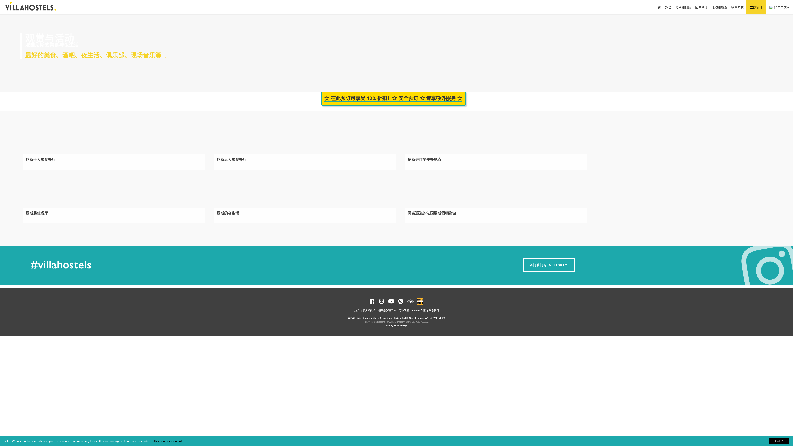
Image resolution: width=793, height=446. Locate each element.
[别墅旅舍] (28, 5)
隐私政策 (404, 310)
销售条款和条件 (387, 310)
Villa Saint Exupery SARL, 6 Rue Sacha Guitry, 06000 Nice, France (387, 318)
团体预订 (701, 7)
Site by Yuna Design (396, 325)
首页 (659, 7)
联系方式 (737, 7)
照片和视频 (683, 7)
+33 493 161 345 (437, 318)
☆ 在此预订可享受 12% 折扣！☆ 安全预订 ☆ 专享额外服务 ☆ (393, 97)
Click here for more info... (169, 441)
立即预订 (756, 7)
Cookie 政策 (419, 310)
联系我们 (434, 310)
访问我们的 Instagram (549, 265)
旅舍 (668, 7)
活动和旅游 (719, 7)
